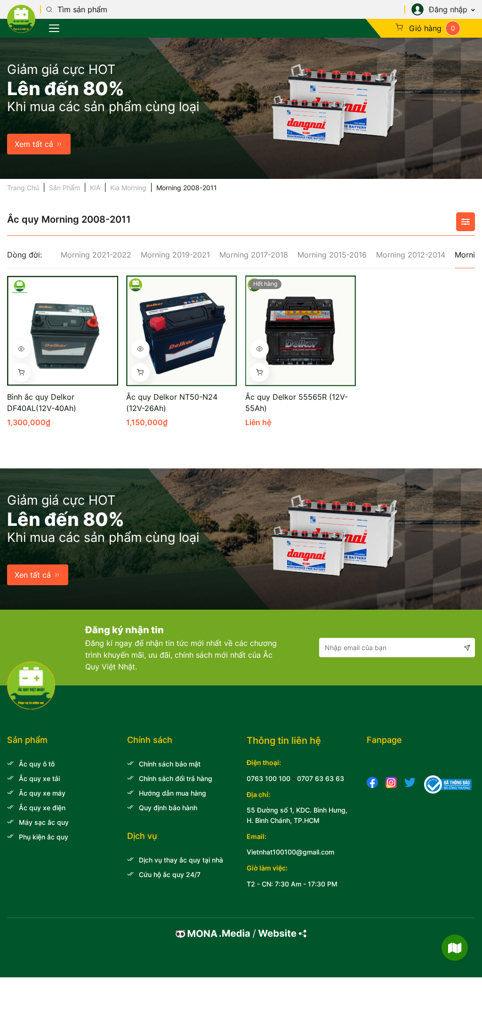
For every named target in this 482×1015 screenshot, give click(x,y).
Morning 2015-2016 (332, 254)
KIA (95, 188)
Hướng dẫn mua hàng (172, 793)
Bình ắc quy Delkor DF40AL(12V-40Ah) (41, 402)
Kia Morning (128, 188)
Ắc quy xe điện (42, 808)
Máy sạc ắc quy (44, 822)
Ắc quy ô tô (37, 764)
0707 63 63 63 (320, 778)
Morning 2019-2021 (175, 254)
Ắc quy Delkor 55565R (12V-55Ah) (296, 402)
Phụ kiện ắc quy (43, 837)
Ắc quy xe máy (42, 793)
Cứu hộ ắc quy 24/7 (170, 874)
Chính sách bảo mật (170, 764)
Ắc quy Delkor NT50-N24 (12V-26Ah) (171, 402)
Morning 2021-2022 (96, 254)
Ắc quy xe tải (39, 778)
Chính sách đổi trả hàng (175, 778)
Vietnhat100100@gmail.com (290, 852)
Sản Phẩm (64, 188)
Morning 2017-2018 (253, 254)
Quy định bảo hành (168, 808)
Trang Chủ (23, 188)
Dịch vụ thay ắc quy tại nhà (181, 860)
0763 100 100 (268, 778)
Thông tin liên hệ (284, 740)
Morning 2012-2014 (410, 254)
